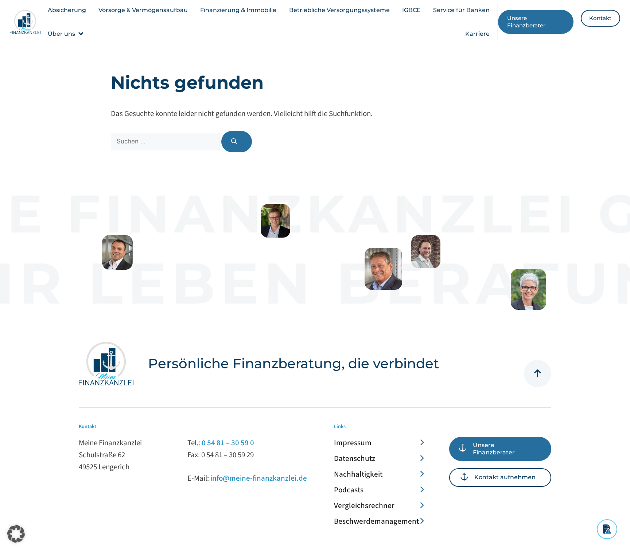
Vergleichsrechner (364, 505)
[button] (66, 33)
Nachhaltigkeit (358, 474)
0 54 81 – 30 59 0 (228, 442)
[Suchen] (236, 141)
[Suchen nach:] (166, 140)
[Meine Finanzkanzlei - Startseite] (25, 22)
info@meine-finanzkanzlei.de (258, 478)
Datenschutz (354, 458)
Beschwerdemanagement (376, 521)
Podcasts (348, 489)
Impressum (353, 442)
